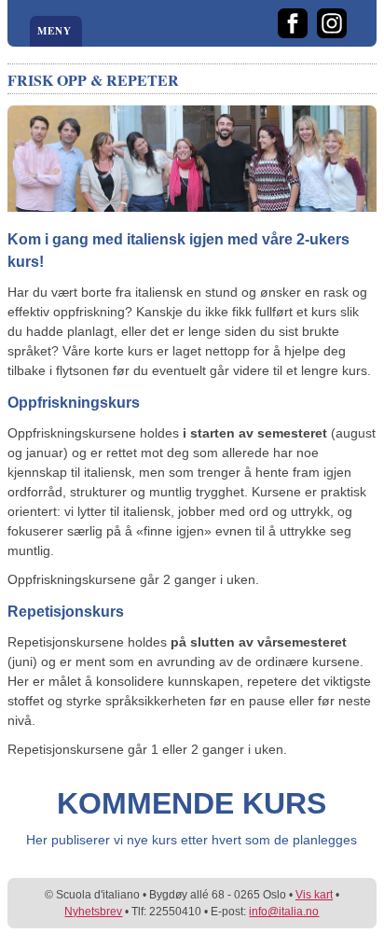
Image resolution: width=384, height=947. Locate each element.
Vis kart (314, 894)
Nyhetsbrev (93, 911)
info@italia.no (284, 911)
